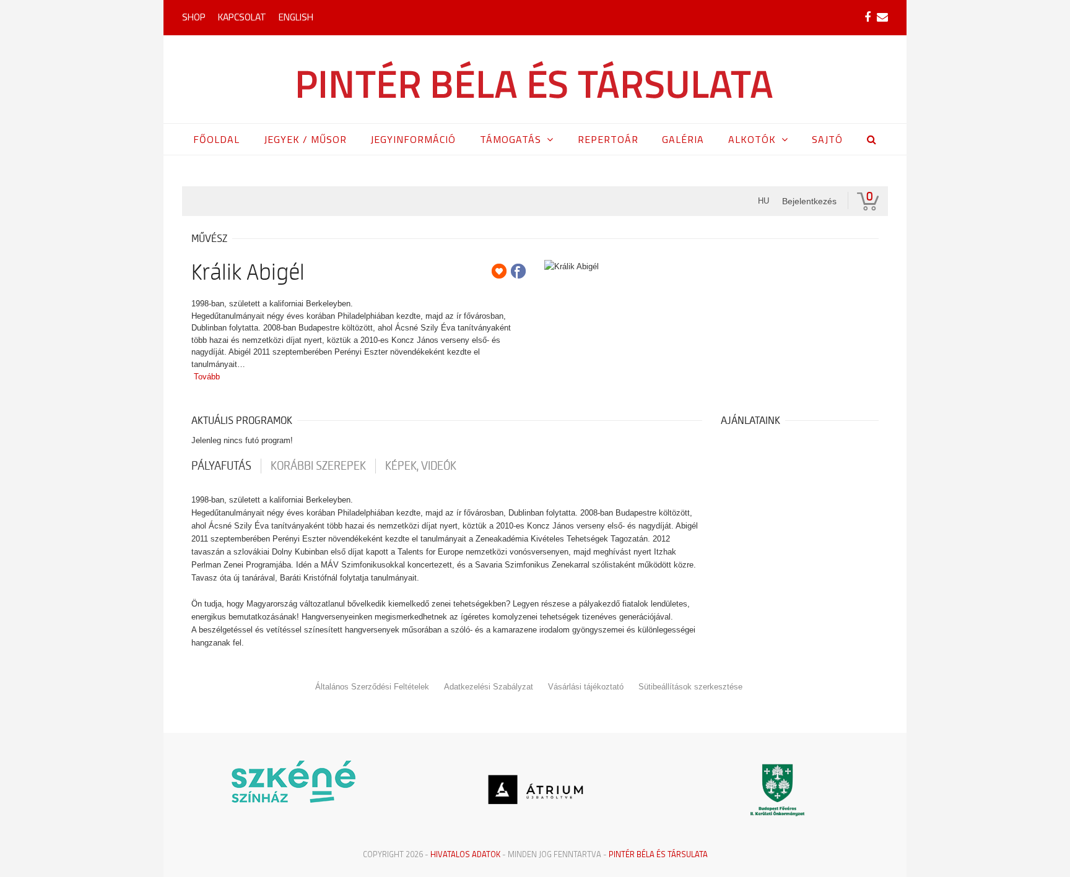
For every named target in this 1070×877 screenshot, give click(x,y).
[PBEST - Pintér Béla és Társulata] (535, 79)
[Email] (882, 17)
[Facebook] (867, 17)
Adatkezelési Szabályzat (488, 686)
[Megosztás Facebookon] (518, 271)
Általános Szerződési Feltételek (372, 686)
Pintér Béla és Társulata (658, 854)
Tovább (207, 376)
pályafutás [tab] (221, 466)
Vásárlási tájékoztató (586, 686)
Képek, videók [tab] (420, 466)
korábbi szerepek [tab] (318, 466)
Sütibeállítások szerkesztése (690, 686)
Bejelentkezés (809, 201)
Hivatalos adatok (465, 854)
